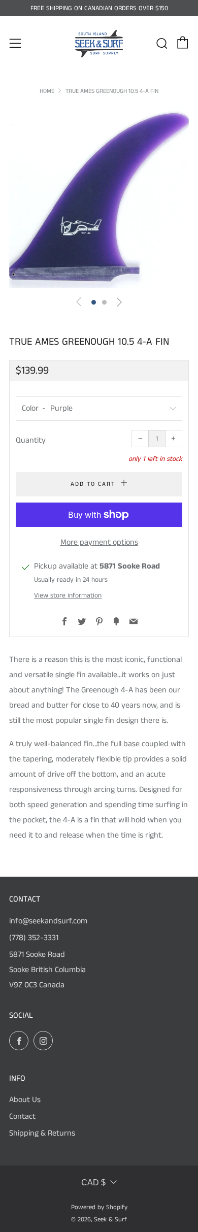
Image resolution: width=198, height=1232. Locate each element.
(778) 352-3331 (33, 938)
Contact (22, 1116)
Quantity (31, 440)
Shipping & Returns (42, 1133)
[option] (99, 197)
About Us (25, 1100)
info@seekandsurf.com (48, 921)
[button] (93, 302)
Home (47, 91)
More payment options (99, 542)
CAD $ (93, 1182)
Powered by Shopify (99, 1207)
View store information (68, 596)
